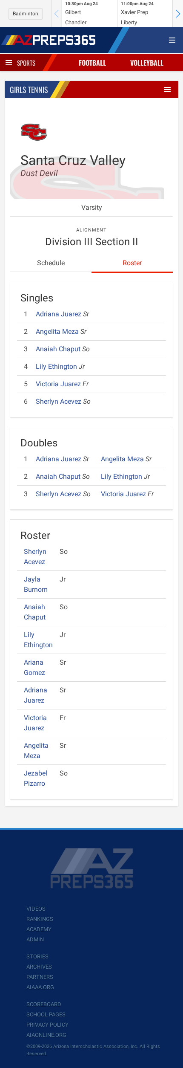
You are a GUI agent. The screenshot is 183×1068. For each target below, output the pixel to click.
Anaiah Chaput (59, 349)
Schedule (51, 263)
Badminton (25, 14)
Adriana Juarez (59, 314)
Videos (36, 909)
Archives (39, 967)
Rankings (39, 919)
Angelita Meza (58, 331)
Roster (132, 263)
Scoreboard (43, 1004)
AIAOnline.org (46, 1035)
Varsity (91, 207)
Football (92, 63)
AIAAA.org (40, 987)
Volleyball (146, 63)
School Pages (46, 1014)
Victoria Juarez (59, 384)
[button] (178, 13)
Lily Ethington (57, 366)
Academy (38, 929)
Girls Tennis (29, 89)
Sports (26, 62)
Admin (35, 939)
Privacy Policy (47, 1025)
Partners (39, 977)
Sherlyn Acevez (59, 401)
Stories (37, 956)
